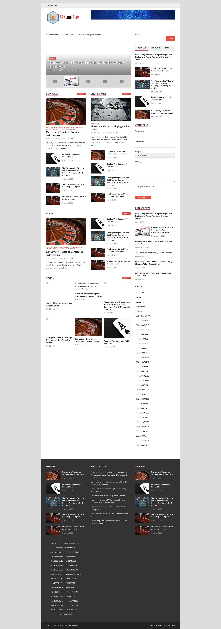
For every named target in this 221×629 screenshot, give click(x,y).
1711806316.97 (142, 376)
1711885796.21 (142, 385)
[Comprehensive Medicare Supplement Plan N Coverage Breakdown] (88, 54)
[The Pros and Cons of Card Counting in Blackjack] (53, 184)
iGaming (76, 127)
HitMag (172, 625)
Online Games (64, 129)
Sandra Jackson (72, 70)
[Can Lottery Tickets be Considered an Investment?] (66, 112)
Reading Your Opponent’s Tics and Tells (72, 155)
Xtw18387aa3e (142, 343)
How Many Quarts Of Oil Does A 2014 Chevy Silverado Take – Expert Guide (153, 263)
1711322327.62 (142, 320)
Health (52, 58)
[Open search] (174, 31)
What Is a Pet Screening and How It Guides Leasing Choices (88, 294)
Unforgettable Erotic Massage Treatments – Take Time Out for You (59, 340)
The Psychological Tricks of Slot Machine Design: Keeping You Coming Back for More (73, 171)
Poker (72, 129)
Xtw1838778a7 (142, 371)
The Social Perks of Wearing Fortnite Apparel (153, 253)
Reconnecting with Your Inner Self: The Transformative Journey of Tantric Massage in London (117, 306)
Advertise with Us (143, 316)
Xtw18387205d (142, 399)
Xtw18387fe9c (142, 417)
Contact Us (140, 293)
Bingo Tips (49, 127)
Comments (155, 48)
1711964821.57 (142, 394)
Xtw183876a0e (142, 380)
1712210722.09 (142, 422)
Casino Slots (67, 127)
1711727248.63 (142, 366)
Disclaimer (140, 306)
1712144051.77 (142, 413)
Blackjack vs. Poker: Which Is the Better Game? (74, 198)
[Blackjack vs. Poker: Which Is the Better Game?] (53, 197)
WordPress (162, 625)
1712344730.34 (142, 440)
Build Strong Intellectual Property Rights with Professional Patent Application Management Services (153, 56)
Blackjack (58, 127)
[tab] (141, 48)
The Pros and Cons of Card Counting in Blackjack (73, 185)
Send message (143, 197)
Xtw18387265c (142, 426)
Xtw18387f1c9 (142, 445)
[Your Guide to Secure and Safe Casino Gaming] (59, 291)
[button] (126, 53)
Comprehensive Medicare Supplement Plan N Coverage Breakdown (162, 229)
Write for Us (141, 311)
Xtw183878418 (142, 362)
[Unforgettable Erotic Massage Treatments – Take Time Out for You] (59, 326)
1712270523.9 (142, 431)
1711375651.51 (142, 330)
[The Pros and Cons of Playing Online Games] (111, 110)
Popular (142, 48)
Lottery (55, 129)
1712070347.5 (142, 403)
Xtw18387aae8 (142, 436)
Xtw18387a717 (142, 325)
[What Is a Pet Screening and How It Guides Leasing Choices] (88, 286)
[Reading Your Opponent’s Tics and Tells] (53, 155)
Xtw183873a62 (142, 334)
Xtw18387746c (142, 408)
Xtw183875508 (142, 390)
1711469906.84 (142, 339)
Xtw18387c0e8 (142, 353)
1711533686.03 (142, 348)
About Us (140, 302)
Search (138, 34)
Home (138, 297)
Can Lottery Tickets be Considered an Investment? (118, 152)
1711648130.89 (142, 357)
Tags (167, 48)
